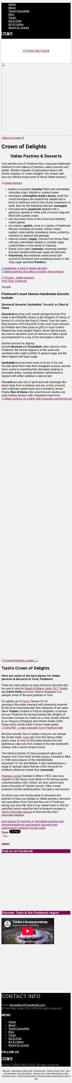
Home (12, 4)
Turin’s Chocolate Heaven (17, 812)
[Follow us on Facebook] (2, 33)
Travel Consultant (18, 11)
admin (5, 843)
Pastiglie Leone (11, 776)
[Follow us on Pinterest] (11, 33)
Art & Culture (16, 24)
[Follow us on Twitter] (4, 33)
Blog (11, 14)
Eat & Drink (15, 21)
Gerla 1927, (52, 688)
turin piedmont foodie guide (28, 828)
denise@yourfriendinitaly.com (27, 1005)
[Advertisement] (28, 967)
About (12, 7)
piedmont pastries (24, 824)
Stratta (64, 688)
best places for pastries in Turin (21, 821)
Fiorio (25, 701)
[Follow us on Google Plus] (8, 33)
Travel (12, 17)
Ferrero (45, 756)
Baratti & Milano (34, 688)
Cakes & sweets (12, 137)
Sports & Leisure (18, 27)
